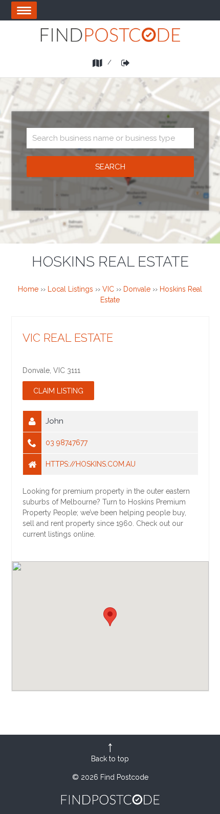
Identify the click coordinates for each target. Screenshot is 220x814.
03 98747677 (66, 442)
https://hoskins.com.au (91, 464)
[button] (110, 616)
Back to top (110, 759)
